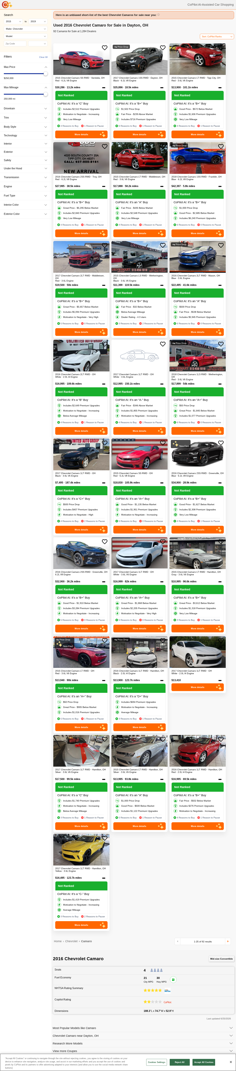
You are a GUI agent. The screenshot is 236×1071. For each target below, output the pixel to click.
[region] (118, 1062)
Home (58, 941)
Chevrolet (71, 941)
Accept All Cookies (203, 1062)
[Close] (230, 1062)
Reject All (179, 1062)
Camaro (86, 941)
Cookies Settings (156, 1062)
